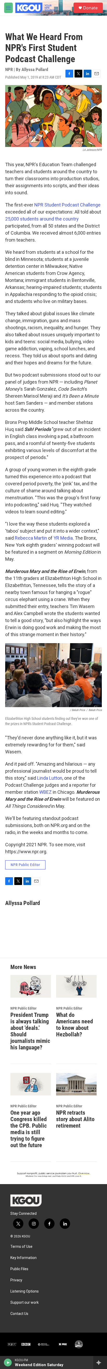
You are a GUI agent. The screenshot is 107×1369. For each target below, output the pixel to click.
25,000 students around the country (42, 219)
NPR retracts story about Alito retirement (75, 1119)
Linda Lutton (49, 778)
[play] (8, 1362)
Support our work (24, 1303)
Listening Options (24, 1291)
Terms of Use (21, 1247)
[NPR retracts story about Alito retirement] (76, 1084)
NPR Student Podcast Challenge (67, 205)
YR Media (63, 538)
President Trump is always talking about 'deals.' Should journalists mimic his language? (30, 1031)
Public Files (19, 1269)
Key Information (23, 1258)
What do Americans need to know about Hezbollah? (74, 1025)
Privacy (16, 1280)
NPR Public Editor (25, 865)
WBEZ (46, 792)
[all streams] (100, 1362)
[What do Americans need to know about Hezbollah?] (76, 986)
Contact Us (19, 1314)
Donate (90, 7)
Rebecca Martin (31, 538)
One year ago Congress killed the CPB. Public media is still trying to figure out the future (28, 1128)
